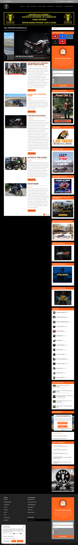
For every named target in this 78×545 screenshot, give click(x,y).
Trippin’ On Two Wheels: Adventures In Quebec (64, 391)
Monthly (56, 79)
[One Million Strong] (15, 121)
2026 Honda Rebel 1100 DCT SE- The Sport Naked (64, 401)
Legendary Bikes (68, 6)
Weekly (56, 82)
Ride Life (22, 6)
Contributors (6, 504)
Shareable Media (7, 502)
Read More (31, 90)
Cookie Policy (7, 517)
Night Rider (33, 184)
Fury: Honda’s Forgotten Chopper (60, 435)
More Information (62, 423)
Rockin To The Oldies (37, 157)
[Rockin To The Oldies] (15, 163)
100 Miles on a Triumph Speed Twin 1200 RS (38, 64)
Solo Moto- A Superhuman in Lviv (61, 453)
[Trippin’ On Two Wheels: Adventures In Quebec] (54, 391)
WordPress (24, 543)
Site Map (6, 509)
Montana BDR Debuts (57, 433)
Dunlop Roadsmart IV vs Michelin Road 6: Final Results (24, 1)
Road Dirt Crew (31, 117)
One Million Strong (14, 56)
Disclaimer (6, 520)
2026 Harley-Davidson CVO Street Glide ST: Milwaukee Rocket (64, 396)
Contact (5, 507)
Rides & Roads (42, 6)
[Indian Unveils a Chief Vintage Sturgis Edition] (54, 406)
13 (45, 185)
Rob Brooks (30, 66)
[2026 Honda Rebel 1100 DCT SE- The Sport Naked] (54, 401)
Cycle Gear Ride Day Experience (60, 446)
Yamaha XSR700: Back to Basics (59, 438)
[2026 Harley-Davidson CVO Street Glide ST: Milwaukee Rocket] (54, 396)
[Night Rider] (15, 189)
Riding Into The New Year (37, 95)
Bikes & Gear (50, 6)
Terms (5, 514)
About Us (6, 499)
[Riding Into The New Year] (15, 100)
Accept (62, 426)
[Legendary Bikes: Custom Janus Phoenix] (54, 386)
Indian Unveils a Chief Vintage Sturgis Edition (64, 406)
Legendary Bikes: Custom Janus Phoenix (63, 386)
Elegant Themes (12, 543)
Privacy (5, 512)
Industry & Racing (31, 6)
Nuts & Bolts (59, 6)
